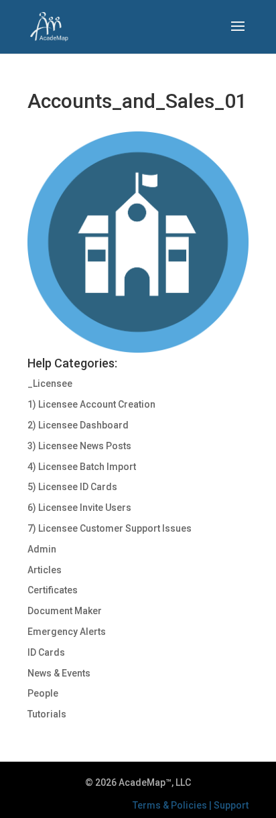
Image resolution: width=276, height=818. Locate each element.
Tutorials (46, 714)
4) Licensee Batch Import (81, 466)
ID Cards (46, 652)
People (42, 693)
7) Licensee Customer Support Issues (109, 528)
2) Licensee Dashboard (78, 425)
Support (231, 805)
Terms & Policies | (173, 805)
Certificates (52, 590)
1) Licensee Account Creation (91, 404)
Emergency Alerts (66, 631)
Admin (41, 549)
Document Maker (64, 610)
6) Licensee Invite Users (79, 507)
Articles (44, 570)
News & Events (58, 673)
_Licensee (49, 383)
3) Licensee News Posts (79, 446)
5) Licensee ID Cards (72, 486)
